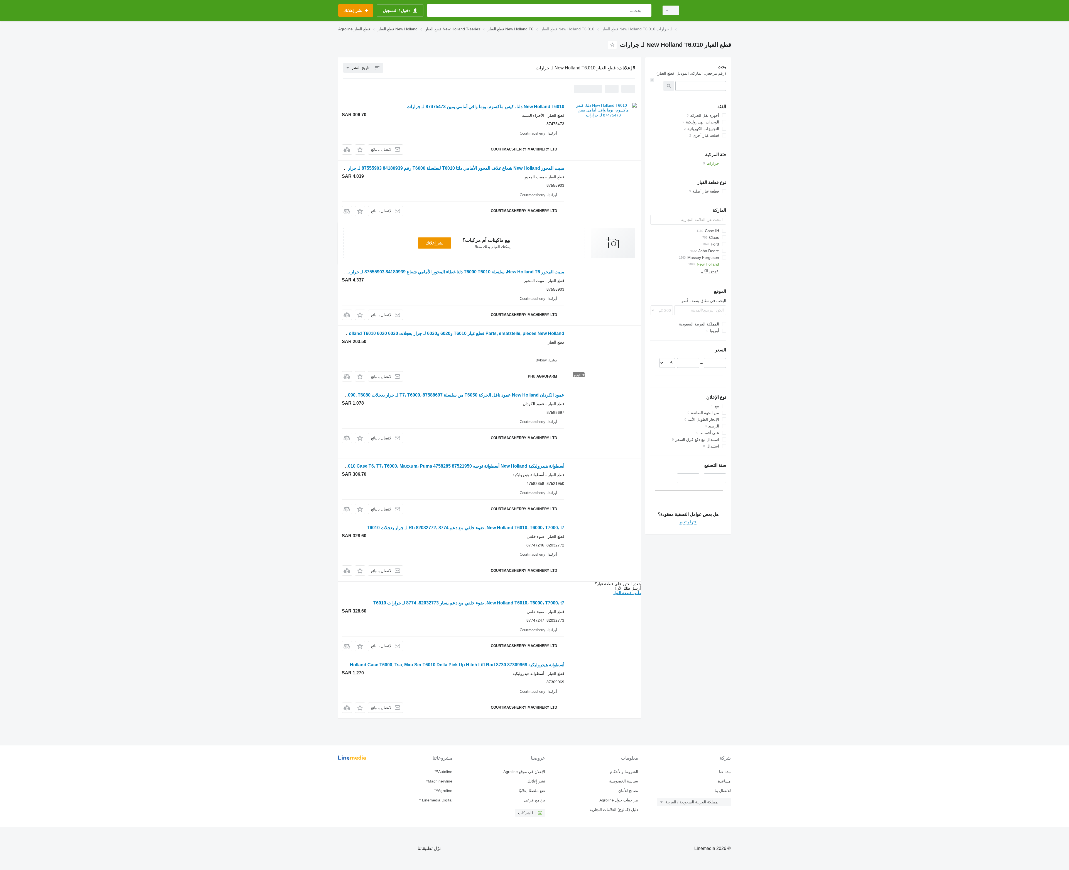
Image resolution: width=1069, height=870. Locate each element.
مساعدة (724, 781)
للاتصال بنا (723, 790)
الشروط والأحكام (624, 771)
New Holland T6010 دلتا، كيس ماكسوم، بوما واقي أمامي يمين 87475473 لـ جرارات (485, 106)
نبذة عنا (725, 771)
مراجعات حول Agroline (618, 800)
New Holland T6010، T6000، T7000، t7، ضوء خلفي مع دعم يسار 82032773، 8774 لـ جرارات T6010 (468, 603)
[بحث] (646, 10)
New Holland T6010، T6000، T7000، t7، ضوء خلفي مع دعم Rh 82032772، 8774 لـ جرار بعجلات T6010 (465, 527)
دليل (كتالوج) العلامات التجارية (614, 809)
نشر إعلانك (434, 243)
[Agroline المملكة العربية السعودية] (708, 10)
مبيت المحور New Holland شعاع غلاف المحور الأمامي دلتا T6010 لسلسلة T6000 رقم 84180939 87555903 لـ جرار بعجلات (449, 168)
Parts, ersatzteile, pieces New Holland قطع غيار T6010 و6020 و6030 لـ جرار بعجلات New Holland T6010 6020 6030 (449, 333)
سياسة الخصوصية (623, 781)
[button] (360, 149)
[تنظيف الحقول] (652, 80)
